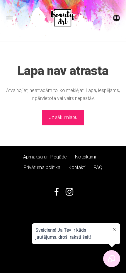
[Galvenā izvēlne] (9, 18)
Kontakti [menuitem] (77, 167)
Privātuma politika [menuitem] (42, 167)
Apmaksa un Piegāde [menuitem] (45, 157)
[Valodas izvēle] (116, 18)
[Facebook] (56, 192)
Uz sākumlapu (63, 117)
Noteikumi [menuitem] (85, 157)
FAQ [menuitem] (98, 167)
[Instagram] (69, 192)
